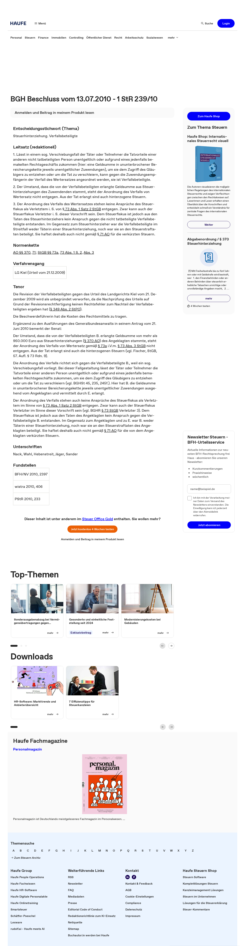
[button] (226, 23)
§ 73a (102, 345)
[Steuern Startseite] (19, 23)
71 (34, 252)
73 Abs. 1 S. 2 (71, 252)
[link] (16, 37)
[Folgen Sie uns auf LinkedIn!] (127, 877)
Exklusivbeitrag (80, 632)
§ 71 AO (103, 234)
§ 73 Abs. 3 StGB (132, 345)
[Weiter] (171, 646)
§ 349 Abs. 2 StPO (65, 309)
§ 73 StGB (110, 410)
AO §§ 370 (21, 252)
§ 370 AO (92, 340)
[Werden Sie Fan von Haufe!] (134, 877)
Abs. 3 (89, 252)
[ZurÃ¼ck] (162, 646)
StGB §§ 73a (48, 252)
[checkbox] (189, 498)
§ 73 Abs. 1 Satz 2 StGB (81, 208)
